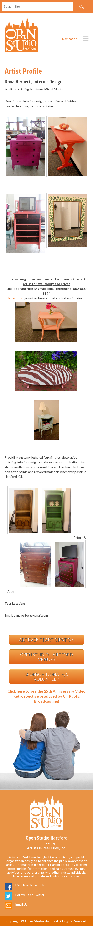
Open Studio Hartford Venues (46, 657)
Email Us (21, 904)
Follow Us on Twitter (30, 895)
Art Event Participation (46, 639)
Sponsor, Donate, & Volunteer (47, 677)
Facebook (15, 298)
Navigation (69, 39)
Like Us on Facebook (30, 885)
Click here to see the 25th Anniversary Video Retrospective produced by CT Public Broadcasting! (46, 696)
